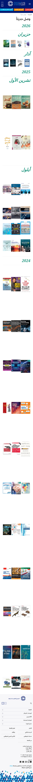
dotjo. (11, 766)
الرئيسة (30, 15)
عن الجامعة (29, 740)
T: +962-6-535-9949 (26, 755)
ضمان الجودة (29, 724)
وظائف (13, 732)
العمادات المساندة (27, 720)
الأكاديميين (29, 717)
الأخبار (30, 728)
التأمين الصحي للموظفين (9, 736)
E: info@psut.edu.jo (26, 757)
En (2, 2)
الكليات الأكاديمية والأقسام (6, 9)
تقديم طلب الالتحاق (19, 9)
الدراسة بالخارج (28, 732)
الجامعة (30, 710)
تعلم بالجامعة (12, 728)
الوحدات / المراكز (28, 713)
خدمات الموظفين (28, 736)
